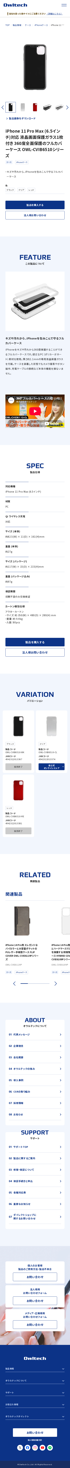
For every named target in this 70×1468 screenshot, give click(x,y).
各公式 (51, 766)
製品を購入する (35, 205)
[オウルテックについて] (35, 1380)
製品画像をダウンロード (22, 118)
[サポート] (35, 1392)
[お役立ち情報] (35, 1404)
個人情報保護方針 (35, 1440)
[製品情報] (35, 1368)
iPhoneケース (22, 162)
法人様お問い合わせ (35, 215)
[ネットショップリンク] (35, 1416)
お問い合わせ (35, 1277)
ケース (9, 162)
